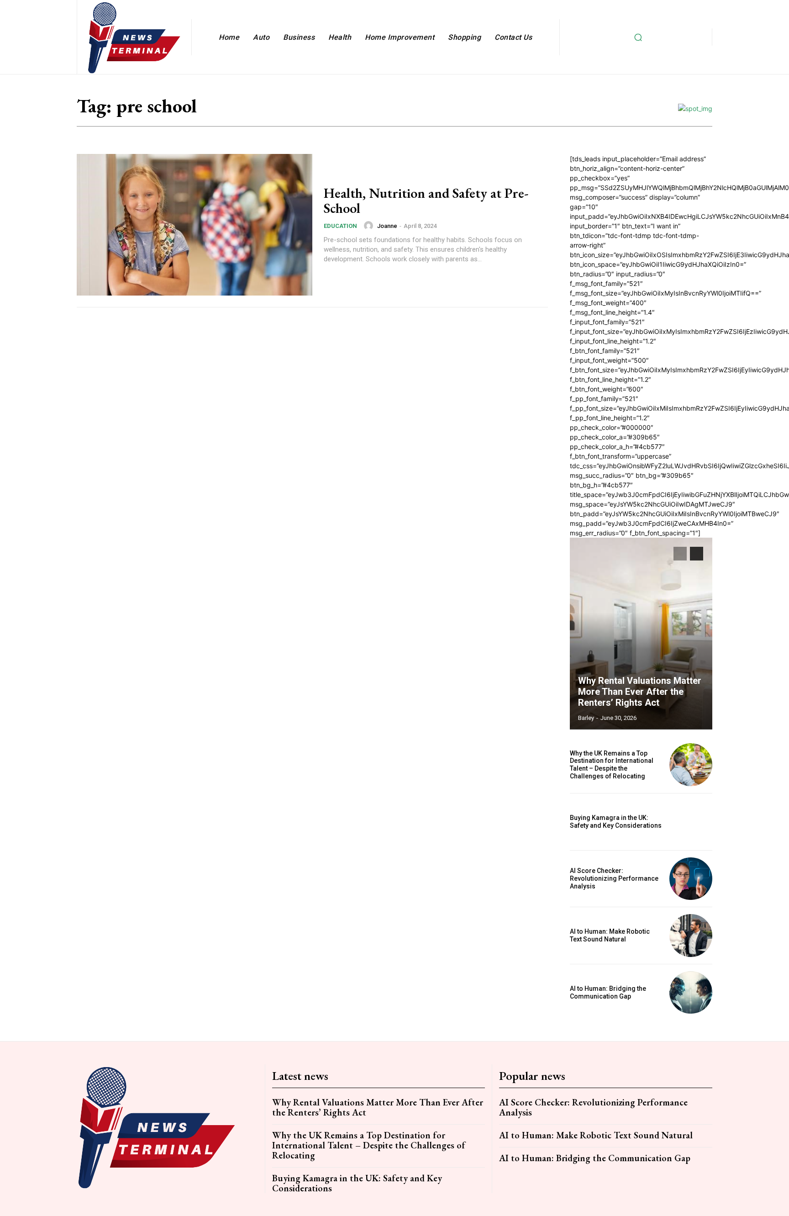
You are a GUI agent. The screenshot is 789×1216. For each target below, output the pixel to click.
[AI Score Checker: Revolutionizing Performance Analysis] (690, 878)
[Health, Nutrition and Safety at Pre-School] (194, 225)
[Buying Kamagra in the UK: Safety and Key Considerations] (690, 821)
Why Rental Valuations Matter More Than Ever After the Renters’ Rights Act (639, 691)
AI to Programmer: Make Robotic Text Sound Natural (610, 935)
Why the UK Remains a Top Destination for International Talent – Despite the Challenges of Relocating (611, 765)
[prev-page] (680, 553)
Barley (586, 717)
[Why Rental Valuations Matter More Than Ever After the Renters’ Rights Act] (641, 634)
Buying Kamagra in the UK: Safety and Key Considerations (616, 821)
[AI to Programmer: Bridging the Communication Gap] (690, 992)
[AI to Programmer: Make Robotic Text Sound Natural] (690, 935)
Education (340, 225)
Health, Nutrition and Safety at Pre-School (426, 200)
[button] (638, 37)
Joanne (387, 225)
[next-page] (696, 553)
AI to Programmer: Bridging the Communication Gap (608, 992)
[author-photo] (370, 225)
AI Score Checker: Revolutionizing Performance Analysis (614, 878)
